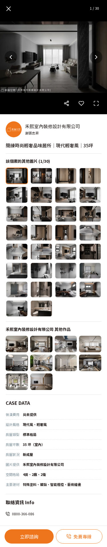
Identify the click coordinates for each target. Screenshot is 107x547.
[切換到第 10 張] (41, 214)
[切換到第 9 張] (17, 214)
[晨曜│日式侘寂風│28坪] (17, 344)
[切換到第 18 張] (41, 251)
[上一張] (11, 57)
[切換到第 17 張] (17, 251)
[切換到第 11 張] (66, 214)
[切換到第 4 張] (90, 176)
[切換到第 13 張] (17, 232)
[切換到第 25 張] (17, 289)
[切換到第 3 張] (66, 176)
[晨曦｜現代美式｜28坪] (41, 344)
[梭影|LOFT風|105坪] (17, 381)
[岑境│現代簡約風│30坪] (90, 363)
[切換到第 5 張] (17, 194)
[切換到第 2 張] (41, 176)
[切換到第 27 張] (66, 289)
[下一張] (96, 57)
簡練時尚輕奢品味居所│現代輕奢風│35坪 (49, 145)
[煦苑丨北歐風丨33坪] (90, 344)
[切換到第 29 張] (17, 308)
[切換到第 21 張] (17, 270)
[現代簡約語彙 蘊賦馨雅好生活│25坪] (66, 363)
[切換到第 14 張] (41, 232)
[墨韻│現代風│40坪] (17, 363)
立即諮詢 (29, 536)
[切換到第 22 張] (41, 270)
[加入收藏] (81, 103)
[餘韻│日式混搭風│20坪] (41, 381)
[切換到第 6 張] (41, 194)
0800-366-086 (23, 513)
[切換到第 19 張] (66, 251)
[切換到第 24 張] (90, 270)
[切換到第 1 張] (17, 176)
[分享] (66, 103)
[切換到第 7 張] (66, 194)
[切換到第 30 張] (41, 308)
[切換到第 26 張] (41, 289)
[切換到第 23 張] (66, 270)
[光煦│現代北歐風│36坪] (66, 344)
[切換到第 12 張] (90, 214)
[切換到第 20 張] (90, 251)
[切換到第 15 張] (66, 232)
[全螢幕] (96, 103)
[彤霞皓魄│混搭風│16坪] (41, 363)
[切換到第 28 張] (90, 289)
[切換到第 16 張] (90, 232)
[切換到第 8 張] (90, 194)
